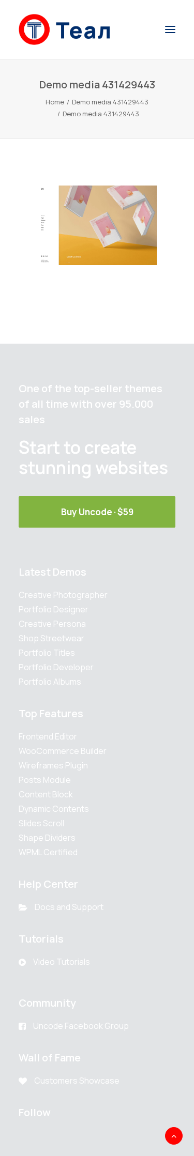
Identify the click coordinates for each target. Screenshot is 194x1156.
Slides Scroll (41, 823)
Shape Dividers (47, 837)
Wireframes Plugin (53, 765)
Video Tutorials (61, 961)
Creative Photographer (63, 594)
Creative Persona (52, 623)
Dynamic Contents (54, 808)
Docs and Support (69, 907)
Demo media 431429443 (110, 101)
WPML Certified (48, 852)
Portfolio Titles (47, 652)
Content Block (46, 794)
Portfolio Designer (53, 609)
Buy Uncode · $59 (97, 512)
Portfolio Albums (50, 681)
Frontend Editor (48, 736)
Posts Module (45, 779)
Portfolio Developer (56, 667)
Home (55, 101)
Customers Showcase (77, 1080)
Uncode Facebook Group (81, 1025)
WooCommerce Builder (63, 751)
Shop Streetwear (51, 638)
